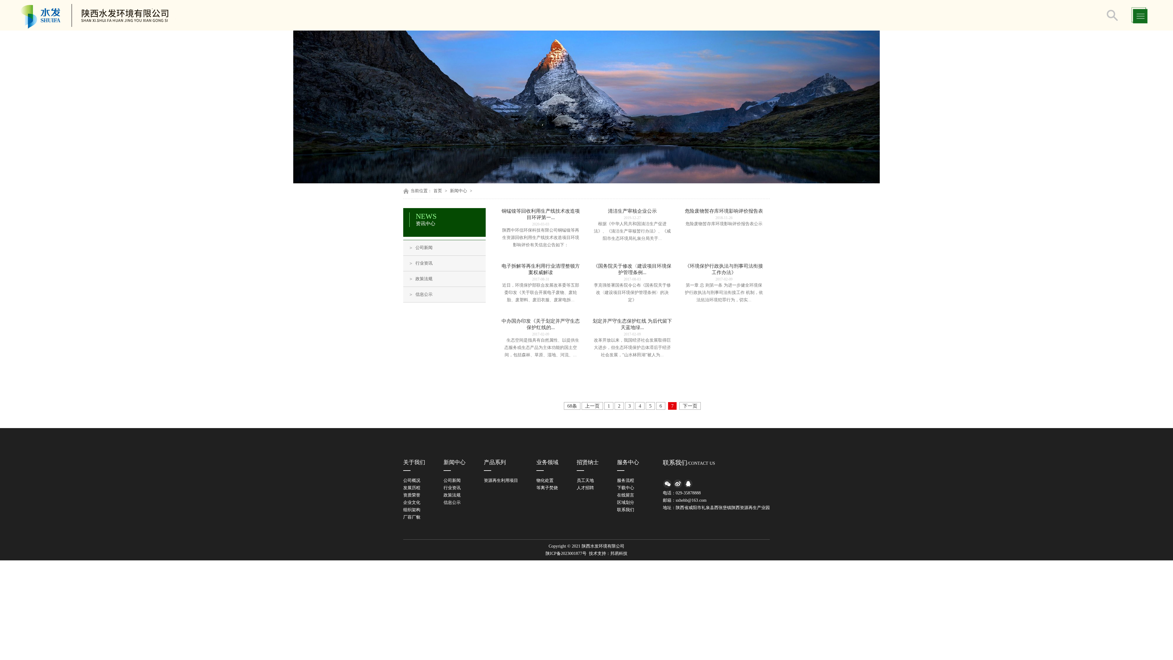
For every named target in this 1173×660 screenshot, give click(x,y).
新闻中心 (458, 191)
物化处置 (545, 480)
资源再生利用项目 (501, 480)
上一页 (592, 406)
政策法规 (424, 279)
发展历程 (411, 488)
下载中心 (625, 488)
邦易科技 (618, 553)
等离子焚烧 (547, 488)
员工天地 (585, 480)
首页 (437, 191)
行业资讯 (424, 263)
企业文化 (411, 502)
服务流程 (625, 480)
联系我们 (625, 510)
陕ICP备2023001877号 (566, 553)
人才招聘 (585, 488)
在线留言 (625, 495)
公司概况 (411, 480)
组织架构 (411, 510)
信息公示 (424, 294)
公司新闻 (424, 247)
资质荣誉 (411, 495)
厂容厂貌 (411, 517)
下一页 (690, 406)
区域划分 (625, 502)
